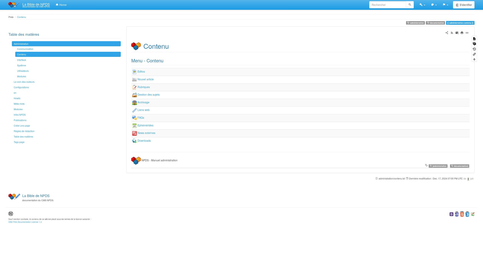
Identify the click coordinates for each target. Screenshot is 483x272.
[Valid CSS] (467, 213)
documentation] (460, 166)
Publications (20, 120)
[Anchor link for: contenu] (172, 45)
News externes (146, 133)
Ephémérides (145, 125)
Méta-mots (19, 103)
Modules (21, 76)
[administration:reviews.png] (134, 87)
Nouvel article (146, 79)
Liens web (144, 110)
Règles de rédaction (24, 131)
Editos (141, 71)
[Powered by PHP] (457, 213)
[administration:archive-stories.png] (134, 102)
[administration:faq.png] (134, 117)
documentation (436, 22)
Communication (25, 48)
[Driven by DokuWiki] (473, 213)
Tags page (19, 142)
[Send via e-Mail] (457, 32)
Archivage (143, 102)
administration (417, 22)
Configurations (21, 87)
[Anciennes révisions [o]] (474, 48)
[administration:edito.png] (134, 71)
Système (21, 65)
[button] (422, 4)
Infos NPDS (20, 114)
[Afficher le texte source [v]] (474, 38)
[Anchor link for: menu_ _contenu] (165, 60)
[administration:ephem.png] (134, 125)
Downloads (144, 140)
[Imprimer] (462, 32)
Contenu (21, 17)
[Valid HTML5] (462, 213)
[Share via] (446, 32)
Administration (21, 43)
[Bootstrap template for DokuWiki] (451, 213)
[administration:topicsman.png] (134, 95)
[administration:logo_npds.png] (136, 160)
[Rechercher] (410, 4)
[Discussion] (474, 43)
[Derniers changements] (452, 32)
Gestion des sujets (149, 95)
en (15, 92)
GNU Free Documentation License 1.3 (25, 221)
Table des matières (23, 136)
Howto (17, 98)
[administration (439, 166)
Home (63, 5)
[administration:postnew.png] (134, 79)
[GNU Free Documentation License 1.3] (10, 213)
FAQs (141, 117)
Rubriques (144, 87)
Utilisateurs (23, 70)
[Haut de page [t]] (474, 59)
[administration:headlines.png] (134, 133)
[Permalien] (467, 32)
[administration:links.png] (134, 110)
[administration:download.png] (134, 140)
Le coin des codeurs (24, 81)
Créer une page (22, 125)
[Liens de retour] (474, 54)
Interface (21, 59)
